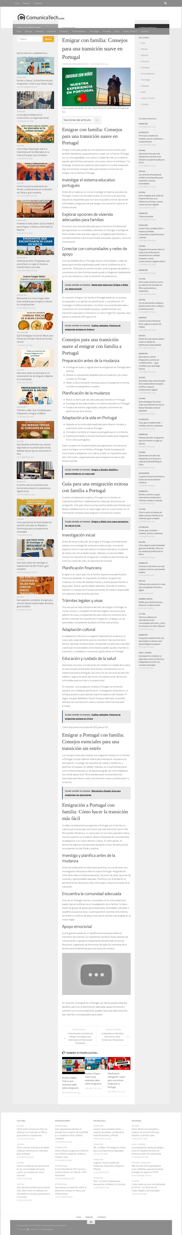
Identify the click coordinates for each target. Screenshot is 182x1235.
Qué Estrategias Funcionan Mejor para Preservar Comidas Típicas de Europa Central (35, 338)
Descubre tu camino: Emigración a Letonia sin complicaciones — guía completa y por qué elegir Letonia (149, 363)
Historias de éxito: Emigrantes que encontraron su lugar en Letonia (151, 440)
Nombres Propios (146, 599)
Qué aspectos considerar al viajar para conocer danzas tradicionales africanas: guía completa (35, 603)
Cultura (20, 146)
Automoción (143, 132)
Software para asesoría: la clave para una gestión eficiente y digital (152, 587)
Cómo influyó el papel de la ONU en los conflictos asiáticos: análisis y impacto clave (71, 1153)
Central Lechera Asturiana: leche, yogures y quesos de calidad (150, 324)
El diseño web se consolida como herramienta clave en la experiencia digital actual (33, 488)
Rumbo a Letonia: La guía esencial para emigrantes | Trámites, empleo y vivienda (150, 497)
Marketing (21, 482)
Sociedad (107, 31)
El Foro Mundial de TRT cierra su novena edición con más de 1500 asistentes (70, 1172)
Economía (51, 31)
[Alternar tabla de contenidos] (95, 120)
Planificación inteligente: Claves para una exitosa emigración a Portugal (116, 1080)
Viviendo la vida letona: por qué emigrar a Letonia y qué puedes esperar (152, 569)
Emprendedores (79, 31)
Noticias (26, 3)
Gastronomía (22, 332)
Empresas (64, 31)
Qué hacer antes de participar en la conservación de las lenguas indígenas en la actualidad (35, 376)
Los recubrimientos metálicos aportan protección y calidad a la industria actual (151, 306)
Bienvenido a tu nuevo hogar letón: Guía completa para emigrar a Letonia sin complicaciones (34, 301)
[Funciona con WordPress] (28, 1229)
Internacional (61, 1126)
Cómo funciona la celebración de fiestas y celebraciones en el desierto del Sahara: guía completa (34, 189)
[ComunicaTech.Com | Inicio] (41, 17)
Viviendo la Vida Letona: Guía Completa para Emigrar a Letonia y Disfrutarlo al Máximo (35, 226)
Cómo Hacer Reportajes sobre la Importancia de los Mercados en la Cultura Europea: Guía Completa (33, 152)
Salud (116, 31)
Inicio (17, 3)
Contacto (38, 3)
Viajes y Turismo (130, 31)
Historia (20, 560)
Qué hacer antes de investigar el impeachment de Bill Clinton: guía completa (32, 565)
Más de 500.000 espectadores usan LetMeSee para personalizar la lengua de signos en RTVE (147, 1169)
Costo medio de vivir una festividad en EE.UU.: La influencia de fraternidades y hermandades (148, 1187)
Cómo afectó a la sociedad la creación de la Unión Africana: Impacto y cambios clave (145, 1132)
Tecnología (94, 31)
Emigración (22, 77)
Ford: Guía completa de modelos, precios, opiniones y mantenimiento (151, 139)
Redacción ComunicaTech (77, 64)
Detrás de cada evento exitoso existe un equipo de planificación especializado (151, 342)
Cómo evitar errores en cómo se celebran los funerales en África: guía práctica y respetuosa (32, 1132)
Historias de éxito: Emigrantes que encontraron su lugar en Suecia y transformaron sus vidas (33, 264)
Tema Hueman (47, 1229)
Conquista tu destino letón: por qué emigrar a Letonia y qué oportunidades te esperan (151, 641)
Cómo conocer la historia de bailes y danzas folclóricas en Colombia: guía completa (151, 515)
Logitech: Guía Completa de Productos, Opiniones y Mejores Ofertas (108, 1165)
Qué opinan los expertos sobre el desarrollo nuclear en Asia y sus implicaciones (70, 1190)
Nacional (39, 31)
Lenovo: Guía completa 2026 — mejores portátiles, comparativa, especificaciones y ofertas (108, 1132)
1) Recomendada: (146, 216)
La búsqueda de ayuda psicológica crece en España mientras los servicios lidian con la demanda (148, 1150)
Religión (142, 542)
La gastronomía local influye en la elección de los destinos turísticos (152, 479)
